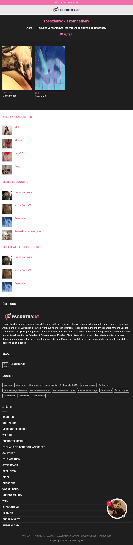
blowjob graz (35, 385)
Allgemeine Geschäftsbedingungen (77, 536)
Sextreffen (60, 2)
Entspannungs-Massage (15, 390)
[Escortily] (66, 9)
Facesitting (106, 390)
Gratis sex (73, 2)
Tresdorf (8, 483)
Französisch (9, 395)
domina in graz (88, 385)
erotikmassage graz (40, 390)
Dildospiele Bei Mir (69, 385)
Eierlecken (104, 385)
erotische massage (87, 390)
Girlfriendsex (38, 395)
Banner (51, 536)
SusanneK (40, 96)
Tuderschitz (11, 519)
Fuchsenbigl (10, 507)
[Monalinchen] (17, 68)
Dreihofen (9, 471)
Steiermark (10, 465)
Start (29, 27)
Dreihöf (7, 513)
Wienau (7, 435)
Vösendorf (9, 423)
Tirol (6, 477)
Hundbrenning (12, 495)
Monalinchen (9, 95)
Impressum (105, 536)
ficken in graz (121, 390)
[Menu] (4, 10)
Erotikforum (18, 363)
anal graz (7, 385)
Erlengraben (11, 459)
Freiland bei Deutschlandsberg (23, 447)
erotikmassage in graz (64, 390)
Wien (5, 501)
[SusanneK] (50, 68)
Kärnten (8, 417)
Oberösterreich (13, 441)
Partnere (39, 536)
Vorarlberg (10, 489)
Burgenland (10, 525)
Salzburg (8, 453)
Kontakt (27, 536)
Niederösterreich (14, 429)
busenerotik (51, 385)
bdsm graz (20, 385)
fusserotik (23, 395)
